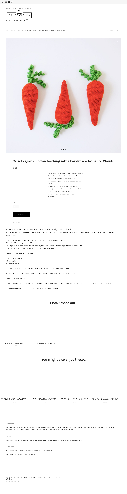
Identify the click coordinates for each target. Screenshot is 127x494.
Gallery (15, 20)
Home (8, 8)
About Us (9, 477)
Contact (20, 8)
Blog (21, 20)
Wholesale (56, 477)
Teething (13, 30)
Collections (29, 8)
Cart (25, 477)
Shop (8, 20)
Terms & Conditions (44, 477)
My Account (18, 477)
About (14, 8)
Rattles (20, 30)
